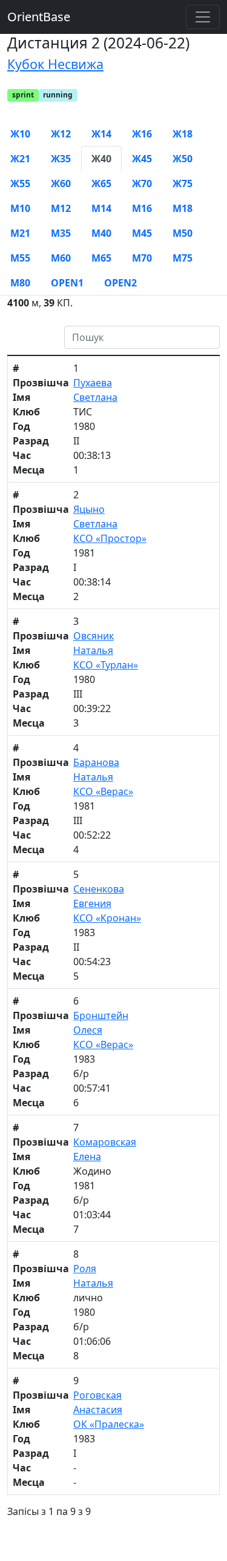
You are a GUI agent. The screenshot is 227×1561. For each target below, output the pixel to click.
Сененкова (98, 889)
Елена (87, 1156)
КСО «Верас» (103, 791)
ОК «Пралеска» (108, 1424)
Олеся (87, 1030)
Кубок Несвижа (55, 64)
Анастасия (97, 1409)
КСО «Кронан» (107, 918)
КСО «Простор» (109, 538)
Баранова (96, 762)
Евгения (92, 903)
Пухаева (92, 382)
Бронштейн (100, 1015)
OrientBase (38, 16)
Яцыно (89, 509)
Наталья (93, 650)
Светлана (95, 397)
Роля (84, 1268)
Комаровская (104, 1142)
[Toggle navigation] (203, 17)
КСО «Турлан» (105, 665)
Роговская (97, 1395)
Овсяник (93, 635)
